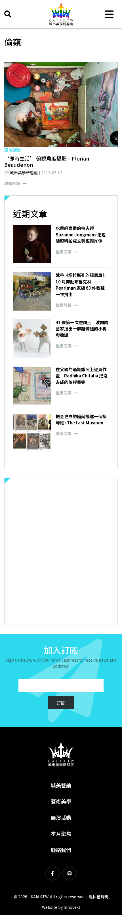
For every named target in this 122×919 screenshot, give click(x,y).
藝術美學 (61, 801)
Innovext (72, 907)
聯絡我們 (61, 849)
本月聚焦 (61, 833)
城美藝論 (61, 785)
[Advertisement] (61, 551)
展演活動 (61, 817)
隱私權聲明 (98, 896)
